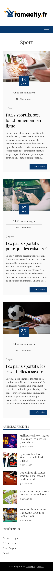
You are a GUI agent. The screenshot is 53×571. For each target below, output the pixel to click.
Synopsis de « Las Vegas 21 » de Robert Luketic (31, 457)
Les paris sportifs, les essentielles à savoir (25, 368)
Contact (40, 567)
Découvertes (9, 543)
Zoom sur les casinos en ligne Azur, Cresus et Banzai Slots (33, 513)
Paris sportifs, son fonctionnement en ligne (23, 120)
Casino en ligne (11, 538)
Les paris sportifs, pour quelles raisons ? (26, 245)
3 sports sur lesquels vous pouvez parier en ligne (34, 492)
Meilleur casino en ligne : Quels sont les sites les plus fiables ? (34, 439)
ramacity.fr (30, 567)
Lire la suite (38, 166)
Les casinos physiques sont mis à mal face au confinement (32, 476)
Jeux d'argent (10, 548)
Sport (11, 108)
